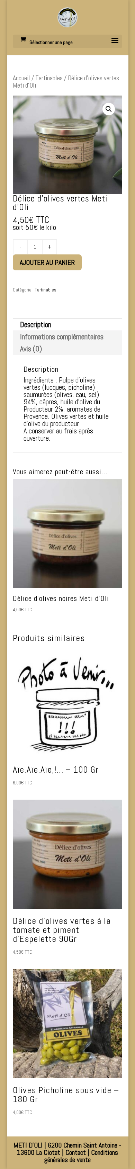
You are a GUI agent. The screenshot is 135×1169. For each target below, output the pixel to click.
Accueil (21, 78)
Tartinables (49, 78)
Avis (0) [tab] (31, 348)
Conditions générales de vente (81, 1156)
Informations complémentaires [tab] (62, 336)
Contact (75, 1152)
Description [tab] (35, 324)
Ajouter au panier (47, 262)
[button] (108, 109)
